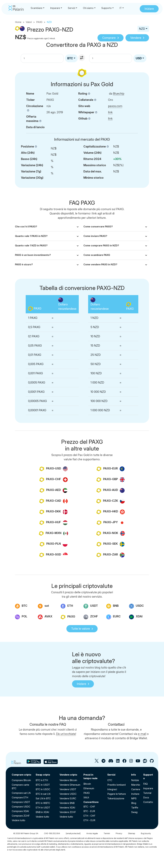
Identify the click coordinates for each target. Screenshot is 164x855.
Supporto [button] (106, 8)
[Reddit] (145, 762)
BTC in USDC (43, 789)
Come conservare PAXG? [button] (98, 226)
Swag (134, 812)
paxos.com (115, 106)
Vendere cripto (68, 774)
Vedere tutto (18, 820)
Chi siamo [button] (88, 8)
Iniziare (81, 684)
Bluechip (118, 93)
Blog (133, 803)
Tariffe (134, 807)
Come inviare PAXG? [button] (95, 236)
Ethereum (88, 788)
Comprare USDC (21, 806)
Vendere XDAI (67, 807)
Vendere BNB (67, 803)
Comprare (109, 37)
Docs (146, 797)
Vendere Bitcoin (68, 780)
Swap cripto (43, 774)
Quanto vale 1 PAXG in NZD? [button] (31, 236)
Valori (29, 22)
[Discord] (110, 762)
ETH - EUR (89, 820)
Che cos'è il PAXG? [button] (26, 226)
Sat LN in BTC (43, 798)
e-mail (142, 734)
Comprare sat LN (21, 793)
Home (18, 22)
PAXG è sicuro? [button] (24, 264)
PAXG (39, 22)
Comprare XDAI (20, 811)
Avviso (92, 833)
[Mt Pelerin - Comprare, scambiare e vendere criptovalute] (16, 8)
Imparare (148, 788)
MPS (134, 798)
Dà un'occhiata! (66, 734)
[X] (97, 762)
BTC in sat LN (43, 793)
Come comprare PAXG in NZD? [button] (101, 245)
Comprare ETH (20, 797)
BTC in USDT (43, 784)
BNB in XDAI (42, 812)
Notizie (135, 780)
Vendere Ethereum (70, 784)
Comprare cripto (21, 774)
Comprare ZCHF (21, 815)
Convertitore (91, 802)
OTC (109, 780)
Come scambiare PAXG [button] (96, 255)
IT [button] (120, 8)
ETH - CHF (89, 815)
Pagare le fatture (116, 793)
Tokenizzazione (115, 798)
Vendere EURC (68, 798)
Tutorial (147, 793)
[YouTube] (138, 762)
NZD (142, 28)
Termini (107, 833)
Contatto (148, 802)
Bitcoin (87, 783)
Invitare (135, 793)
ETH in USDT (43, 807)
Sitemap (131, 833)
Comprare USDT (21, 802)
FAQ (145, 783)
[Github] (152, 762)
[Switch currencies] (82, 58)
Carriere (135, 789)
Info (133, 774)
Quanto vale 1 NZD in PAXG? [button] (31, 245)
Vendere (135, 37)
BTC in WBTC (43, 803)
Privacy (119, 833)
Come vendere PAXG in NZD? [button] (100, 264)
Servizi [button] (71, 8)
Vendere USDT (68, 789)
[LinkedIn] (118, 762)
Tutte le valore (80, 628)
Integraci (112, 789)
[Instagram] (131, 762)
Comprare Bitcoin (21, 780)
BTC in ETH (42, 780)
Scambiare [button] (36, 8)
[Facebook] (124, 762)
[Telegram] (103, 762)
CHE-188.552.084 (52, 833)
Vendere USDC (68, 793)
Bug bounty (146, 833)
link (110, 112)
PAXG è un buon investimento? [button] (33, 255)
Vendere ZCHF (68, 812)
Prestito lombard (116, 784)
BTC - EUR (89, 811)
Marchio (135, 784)
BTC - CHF (89, 806)
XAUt (86, 797)
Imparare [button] (55, 8)
